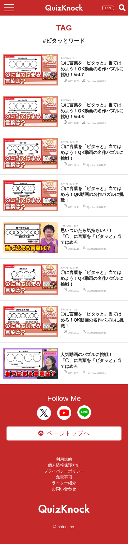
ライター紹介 (64, 483)
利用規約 (64, 459)
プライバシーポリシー (64, 471)
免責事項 (64, 477)
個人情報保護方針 (64, 465)
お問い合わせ (64, 488)
